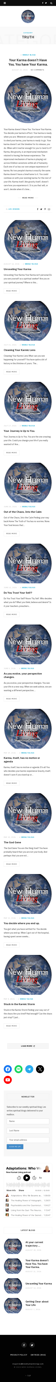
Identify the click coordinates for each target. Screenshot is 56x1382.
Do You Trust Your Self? (18, 592)
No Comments (37, 70)
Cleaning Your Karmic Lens (19, 350)
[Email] (49, 209)
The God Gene (12, 842)
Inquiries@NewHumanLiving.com (28, 1364)
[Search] (51, 3)
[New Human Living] (28, 16)
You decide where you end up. (22, 923)
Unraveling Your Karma (17, 269)
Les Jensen (14, 209)
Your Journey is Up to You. (19, 431)
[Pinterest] (45, 209)
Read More (11, 291)
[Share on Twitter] (41, 209)
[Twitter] (32, 1345)
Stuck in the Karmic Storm (19, 1004)
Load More (27, 1046)
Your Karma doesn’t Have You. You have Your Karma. (28, 62)
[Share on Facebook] (37, 209)
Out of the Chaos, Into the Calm (23, 511)
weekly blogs (29, 55)
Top (29, 1376)
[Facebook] (24, 1345)
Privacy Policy (18, 1355)
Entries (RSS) (38, 1355)
